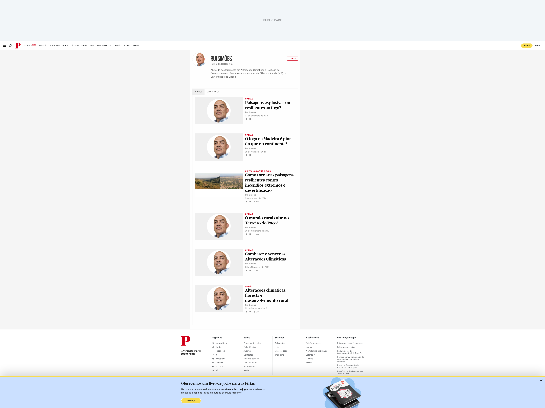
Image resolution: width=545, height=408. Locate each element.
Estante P (310, 355)
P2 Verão (43, 45)
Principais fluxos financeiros (350, 343)
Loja (277, 347)
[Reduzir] (541, 380)
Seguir (293, 58)
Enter (84, 45)
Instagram (220, 358)
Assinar (527, 45)
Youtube (219, 366)
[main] (272, 190)
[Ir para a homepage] (185, 344)
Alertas (218, 347)
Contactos (248, 355)
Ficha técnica (250, 347)
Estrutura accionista (346, 347)
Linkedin (219, 362)
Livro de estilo (250, 362)
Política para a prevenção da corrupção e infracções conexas (350, 359)
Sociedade (55, 45)
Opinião (117, 45)
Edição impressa (313, 343)
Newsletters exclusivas (316, 351)
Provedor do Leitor (252, 343)
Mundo (65, 45)
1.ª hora (28, 45)
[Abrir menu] (4, 45)
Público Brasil (104, 45)
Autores (247, 351)
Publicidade (249, 366)
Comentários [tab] (213, 92)
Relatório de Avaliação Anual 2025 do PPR (350, 372)
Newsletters (221, 343)
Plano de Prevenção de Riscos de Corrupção (348, 366)
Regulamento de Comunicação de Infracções (350, 352)
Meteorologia (281, 351)
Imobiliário (279, 355)
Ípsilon (75, 45)
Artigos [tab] (198, 92)
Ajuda (246, 370)
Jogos (127, 45)
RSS (217, 370)
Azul (92, 45)
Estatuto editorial (251, 358)
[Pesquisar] (11, 45)
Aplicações (280, 343)
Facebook (220, 351)
